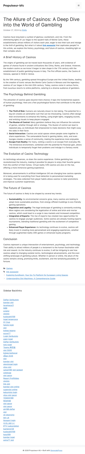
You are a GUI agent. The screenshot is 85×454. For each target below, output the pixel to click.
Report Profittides (11, 378)
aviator (6, 311)
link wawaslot (12, 272)
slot (5, 328)
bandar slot (8, 302)
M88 (5, 308)
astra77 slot (8, 440)
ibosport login (9, 420)
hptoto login (8, 325)
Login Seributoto (10, 336)
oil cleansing (8, 415)
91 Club (6, 322)
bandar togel (9, 437)
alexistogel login (10, 364)
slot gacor (7, 375)
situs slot (7, 367)
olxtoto (6, 314)
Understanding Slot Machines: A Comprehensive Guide (30, 278)
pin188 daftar (9, 409)
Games (9, 268)
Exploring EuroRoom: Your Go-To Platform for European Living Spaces (37, 275)
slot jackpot (18, 370)
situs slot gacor (10, 395)
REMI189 (7, 401)
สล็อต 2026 (8, 356)
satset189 (7, 370)
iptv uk (6, 418)
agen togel (8, 339)
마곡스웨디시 (9, 423)
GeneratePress (56, 450)
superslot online (10, 389)
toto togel (7, 345)
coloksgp (7, 373)
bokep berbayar (10, 353)
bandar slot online (11, 387)
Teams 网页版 (9, 347)
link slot (6, 384)
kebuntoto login (10, 392)
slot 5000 (7, 350)
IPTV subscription (11, 426)
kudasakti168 (9, 317)
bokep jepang (9, 330)
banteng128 (8, 429)
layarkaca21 (8, 305)
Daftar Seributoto (11, 300)
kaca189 (7, 434)
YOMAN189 (8, 398)
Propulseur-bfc (13, 5)
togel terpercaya (10, 319)
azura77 (7, 333)
